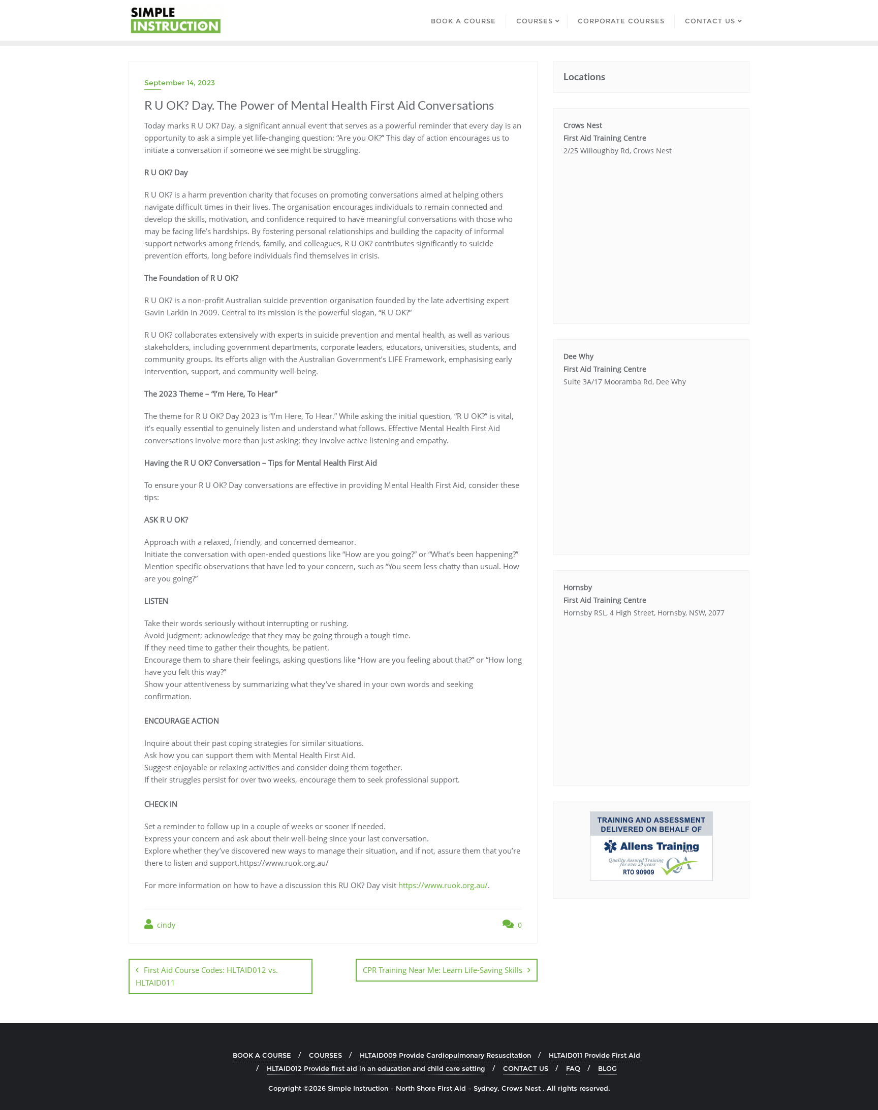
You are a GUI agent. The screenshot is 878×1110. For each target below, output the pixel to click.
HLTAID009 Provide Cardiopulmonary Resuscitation (445, 1055)
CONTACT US (525, 1068)
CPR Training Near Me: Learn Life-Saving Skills (442, 970)
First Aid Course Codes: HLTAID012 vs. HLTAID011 (207, 976)
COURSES (325, 1055)
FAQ (573, 1068)
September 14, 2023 (179, 82)
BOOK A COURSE (262, 1055)
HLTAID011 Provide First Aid (594, 1055)
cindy (165, 925)
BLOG (607, 1068)
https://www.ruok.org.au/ (443, 885)
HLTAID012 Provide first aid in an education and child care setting (376, 1068)
